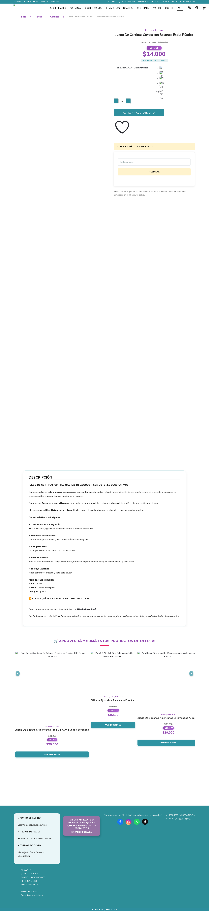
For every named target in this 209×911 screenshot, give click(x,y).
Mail (93, 609)
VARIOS (157, 8)
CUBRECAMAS (94, 8)
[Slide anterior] (18, 673)
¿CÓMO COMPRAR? (127, 2)
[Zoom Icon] (59, 135)
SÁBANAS (76, 8)
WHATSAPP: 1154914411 (51, 2)
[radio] (161, 68)
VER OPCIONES (52, 754)
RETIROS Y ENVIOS (169, 2)
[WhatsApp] (137, 821)
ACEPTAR (154, 171)
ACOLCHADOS (58, 8)
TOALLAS (128, 8)
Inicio (23, 16)
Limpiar (158, 91)
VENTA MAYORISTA (187, 2)
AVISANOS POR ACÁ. (81, 832)
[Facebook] (120, 821)
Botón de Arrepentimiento (32, 895)
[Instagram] (128, 821)
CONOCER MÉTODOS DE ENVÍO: (135, 146)
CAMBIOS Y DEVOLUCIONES (148, 2)
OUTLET (170, 8)
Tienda (38, 16)
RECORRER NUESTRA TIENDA (26, 2)
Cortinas (54, 16)
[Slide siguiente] (191, 673)
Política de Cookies (29, 891)
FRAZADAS (113, 8)
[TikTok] (145, 821)
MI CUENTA (112, 2)
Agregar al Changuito (139, 112)
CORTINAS (143, 8)
